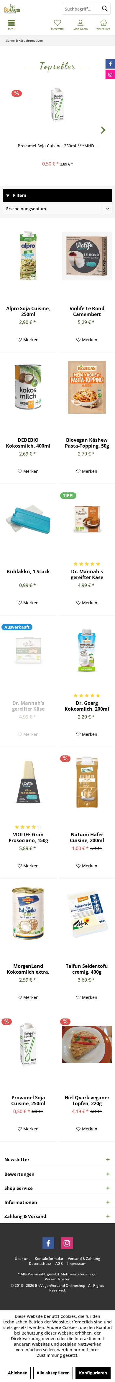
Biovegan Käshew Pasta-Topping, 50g (87, 443)
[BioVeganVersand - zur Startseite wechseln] (28, 9)
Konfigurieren (93, 1373)
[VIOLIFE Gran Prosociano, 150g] (28, 781)
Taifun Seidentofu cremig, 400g (87, 969)
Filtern (19, 195)
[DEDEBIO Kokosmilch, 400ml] (28, 387)
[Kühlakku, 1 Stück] (28, 518)
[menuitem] (103, 25)
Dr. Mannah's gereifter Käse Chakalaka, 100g (87, 574)
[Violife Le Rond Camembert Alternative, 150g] (87, 255)
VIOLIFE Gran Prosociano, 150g (28, 837)
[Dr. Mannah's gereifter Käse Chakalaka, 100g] (87, 518)
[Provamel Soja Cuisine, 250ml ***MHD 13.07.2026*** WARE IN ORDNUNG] (57, 104)
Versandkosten (57, 1279)
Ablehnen (17, 1373)
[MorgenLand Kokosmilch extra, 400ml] (28, 913)
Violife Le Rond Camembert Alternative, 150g (87, 311)
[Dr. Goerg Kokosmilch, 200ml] (87, 650)
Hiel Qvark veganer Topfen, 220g (87, 1100)
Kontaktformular (49, 1258)
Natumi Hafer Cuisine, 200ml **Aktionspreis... (87, 837)
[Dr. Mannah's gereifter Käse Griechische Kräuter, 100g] (28, 650)
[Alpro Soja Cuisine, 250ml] (28, 255)
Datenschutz (40, 1263)
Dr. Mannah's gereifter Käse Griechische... (28, 706)
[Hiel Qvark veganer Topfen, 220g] (87, 1044)
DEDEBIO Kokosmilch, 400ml (28, 443)
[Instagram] (67, 1243)
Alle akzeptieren (53, 1373)
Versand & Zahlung (84, 1258)
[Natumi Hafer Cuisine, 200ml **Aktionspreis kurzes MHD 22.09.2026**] (87, 781)
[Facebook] (48, 1243)
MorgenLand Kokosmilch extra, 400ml (28, 969)
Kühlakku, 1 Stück (28, 572)
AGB (59, 1263)
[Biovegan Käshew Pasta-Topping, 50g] (87, 387)
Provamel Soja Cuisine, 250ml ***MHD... (58, 146)
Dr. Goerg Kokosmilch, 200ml (87, 706)
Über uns (22, 1258)
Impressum (76, 1263)
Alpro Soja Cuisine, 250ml (28, 311)
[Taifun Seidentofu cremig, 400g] (87, 913)
